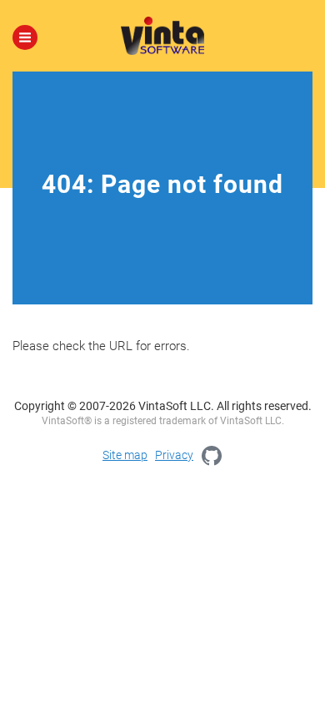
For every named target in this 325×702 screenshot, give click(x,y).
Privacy (174, 455)
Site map (125, 455)
